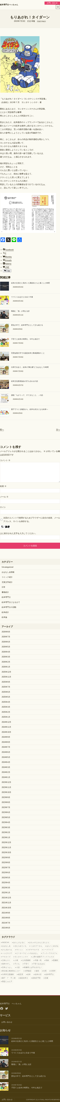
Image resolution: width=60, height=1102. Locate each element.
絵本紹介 (5, 612)
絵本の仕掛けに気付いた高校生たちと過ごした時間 (30, 283)
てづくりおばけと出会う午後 (22, 297)
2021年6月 (6, 928)
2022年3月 (6, 888)
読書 (46, 978)
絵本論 (4, 617)
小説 (18, 967)
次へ (58, 429)
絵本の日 (38, 974)
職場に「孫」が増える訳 (20, 311)
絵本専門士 (6, 597)
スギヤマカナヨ (33, 950)
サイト (3, 507)
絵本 (29, 974)
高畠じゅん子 (7, 981)
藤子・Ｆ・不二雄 (8, 978)
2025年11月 (6, 677)
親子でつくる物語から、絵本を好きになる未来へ (29, 409)
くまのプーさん (36, 946)
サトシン (19, 950)
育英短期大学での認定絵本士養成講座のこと (28, 353)
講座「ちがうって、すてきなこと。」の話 (27, 395)
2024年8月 (6, 742)
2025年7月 (6, 687)
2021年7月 (6, 923)
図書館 (55, 960)
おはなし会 (6, 946)
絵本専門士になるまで (11, 602)
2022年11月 (6, 848)
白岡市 (53, 971)
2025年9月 (6, 682)
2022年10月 (6, 852)
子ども (17, 964)
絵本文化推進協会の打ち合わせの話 (24, 381)
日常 (3, 587)
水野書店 (28, 971)
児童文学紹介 (41, 21)
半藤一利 (38, 960)
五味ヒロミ (6, 960)
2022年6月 (6, 873)
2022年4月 (6, 883)
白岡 (44, 971)
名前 (3, 486)
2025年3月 (6, 707)
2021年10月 (6, 908)
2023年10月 (6, 792)
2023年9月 (6, 797)
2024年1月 (6, 777)
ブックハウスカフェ (49, 953)
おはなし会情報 (8, 572)
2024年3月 (6, 767)
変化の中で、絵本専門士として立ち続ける (27, 325)
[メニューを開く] (58, 7)
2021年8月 (6, 918)
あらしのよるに (19, 942)
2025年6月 (6, 692)
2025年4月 (6, 702)
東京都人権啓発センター (11, 971)
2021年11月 (6, 903)
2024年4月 (6, 762)
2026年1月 (6, 667)
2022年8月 (6, 863)
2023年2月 (6, 832)
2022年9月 (6, 858)
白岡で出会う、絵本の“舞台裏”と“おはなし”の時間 (30, 367)
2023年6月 (6, 812)
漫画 (37, 971)
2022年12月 (6, 842)
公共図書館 (26, 960)
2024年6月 (6, 752)
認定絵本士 (24, 978)
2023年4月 (6, 822)
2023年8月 (6, 802)
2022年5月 (6, 878)
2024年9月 (6, 737)
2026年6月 (6, 642)
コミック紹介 (7, 577)
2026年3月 (6, 657)
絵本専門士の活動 (9, 607)
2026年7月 (6, 637)
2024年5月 (6, 757)
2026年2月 (6, 662)
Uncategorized (7, 567)
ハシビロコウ (7, 953)
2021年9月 (6, 913)
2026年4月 (6, 652)
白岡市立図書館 (8, 974)
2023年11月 (6, 787)
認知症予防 (36, 978)
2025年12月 (6, 672)
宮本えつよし (7, 967)
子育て (26, 964)
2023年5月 (6, 817)
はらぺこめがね (52, 946)
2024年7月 (6, 747)
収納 (47, 960)
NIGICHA (5, 942)
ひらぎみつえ (7, 950)
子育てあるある (39, 964)
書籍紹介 (5, 592)
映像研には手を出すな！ (33, 967)
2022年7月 (6, 868)
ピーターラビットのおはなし (27, 953)
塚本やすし (6, 964)
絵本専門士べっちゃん (9, 5)
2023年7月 (6, 807)
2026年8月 (6, 632)
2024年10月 (6, 732)
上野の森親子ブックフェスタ (43, 957)
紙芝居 (20, 974)
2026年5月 (6, 647)
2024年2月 (6, 772)
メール (4, 497)
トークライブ (48, 950)
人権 (16, 960)
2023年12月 (6, 782)
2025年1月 (6, 717)
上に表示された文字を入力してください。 (18, 533)
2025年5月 (6, 697)
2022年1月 (6, 893)
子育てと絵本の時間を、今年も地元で (25, 339)
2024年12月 (6, 722)
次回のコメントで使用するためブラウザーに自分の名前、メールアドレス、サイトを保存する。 (31, 519)
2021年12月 (6, 898)
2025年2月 (6, 712)
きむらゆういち (20, 946)
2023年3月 (6, 827)
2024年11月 (6, 727)
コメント (5, 460)
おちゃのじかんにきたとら (39, 942)
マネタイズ (6, 957)
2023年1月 (6, 838)
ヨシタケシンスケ (21, 957)
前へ (2, 429)
